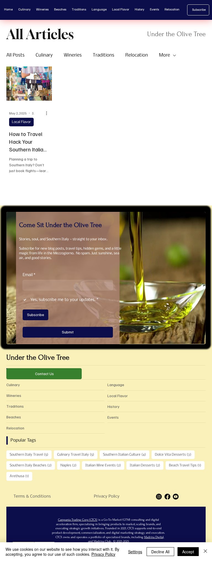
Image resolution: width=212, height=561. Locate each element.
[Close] (205, 552)
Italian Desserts (146, 465)
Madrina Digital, (154, 537)
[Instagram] (159, 496)
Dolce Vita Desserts (175, 454)
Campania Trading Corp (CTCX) (77, 520)
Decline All (160, 551)
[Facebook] (167, 496)
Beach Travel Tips (187, 465)
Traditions (103, 55)
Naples (70, 465)
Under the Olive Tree (37, 357)
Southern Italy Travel (31, 454)
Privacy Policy (107, 496)
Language (115, 384)
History (113, 406)
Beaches (13, 417)
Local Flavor (21, 122)
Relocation (136, 55)
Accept (188, 551)
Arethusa (21, 476)
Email (29, 275)
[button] (196, 338)
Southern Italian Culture (126, 454)
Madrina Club (102, 541)
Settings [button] (135, 551)
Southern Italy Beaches (32, 465)
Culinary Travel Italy (77, 454)
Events (113, 417)
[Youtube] (176, 496)
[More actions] (48, 113)
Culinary (44, 55)
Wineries (73, 55)
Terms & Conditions (32, 496)
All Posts (15, 55)
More (164, 55)
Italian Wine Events (104, 465)
